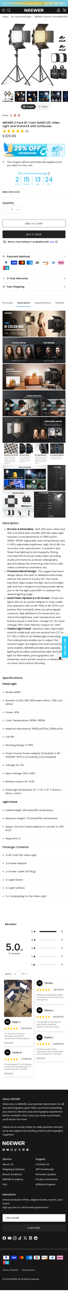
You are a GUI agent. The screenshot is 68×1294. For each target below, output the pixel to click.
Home (5, 16)
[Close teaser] (60, 658)
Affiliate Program (46, 1184)
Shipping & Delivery (14, 1169)
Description (23, 302)
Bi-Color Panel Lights (21, 16)
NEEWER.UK (15, 1279)
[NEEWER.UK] (34, 10)
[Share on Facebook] (15, 115)
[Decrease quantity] (5, 209)
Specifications (43, 302)
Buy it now (34, 234)
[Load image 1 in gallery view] (34, 55)
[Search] (10, 10)
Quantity (8, 203)
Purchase (7, 302)
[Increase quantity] (18, 209)
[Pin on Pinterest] (19, 115)
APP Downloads (45, 1169)
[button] (47, 931)
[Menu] (3, 10)
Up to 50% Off (34, 3)
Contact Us (42, 1164)
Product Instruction (47, 1179)
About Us (8, 1164)
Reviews (60, 302)
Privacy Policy (28, 1270)
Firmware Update (46, 1174)
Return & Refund (12, 1174)
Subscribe (34, 1227)
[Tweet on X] (11, 115)
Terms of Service (10, 1270)
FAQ (5, 1184)
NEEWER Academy (13, 1179)
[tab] (28, 106)
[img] (13, 131)
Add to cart (34, 223)
